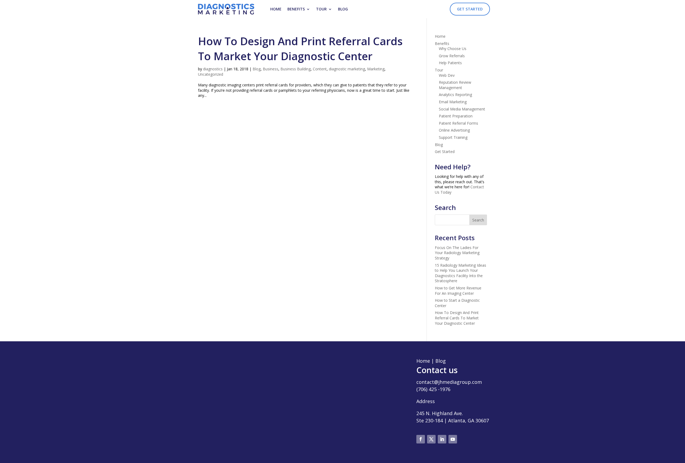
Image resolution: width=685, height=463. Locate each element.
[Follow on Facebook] (420, 439)
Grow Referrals (452, 55)
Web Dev (447, 75)
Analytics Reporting (455, 94)
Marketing (376, 68)
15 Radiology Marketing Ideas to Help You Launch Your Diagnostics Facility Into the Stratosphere (460, 273)
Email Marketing (453, 101)
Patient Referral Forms (458, 123)
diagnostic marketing (347, 68)
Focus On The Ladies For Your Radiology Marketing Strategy (457, 253)
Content (320, 68)
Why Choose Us (452, 48)
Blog (343, 9)
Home (275, 9)
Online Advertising (454, 130)
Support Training (453, 137)
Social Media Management (462, 109)
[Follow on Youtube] (452, 439)
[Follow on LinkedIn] (442, 439)
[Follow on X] (431, 439)
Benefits (296, 9)
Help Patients (450, 62)
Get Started (470, 9)
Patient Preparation (456, 115)
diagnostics (213, 68)
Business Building (295, 68)
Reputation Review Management (455, 85)
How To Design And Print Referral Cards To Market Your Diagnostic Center (300, 48)
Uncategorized (210, 74)
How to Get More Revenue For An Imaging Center (458, 290)
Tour (321, 9)
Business (270, 68)
